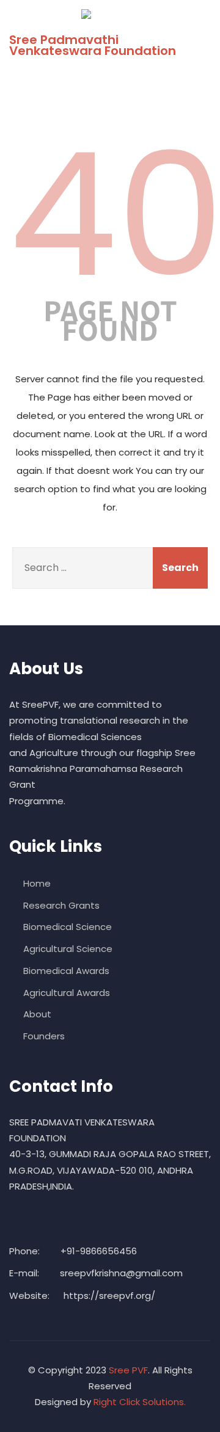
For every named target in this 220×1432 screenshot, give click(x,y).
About (37, 1014)
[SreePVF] (105, 14)
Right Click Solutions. (140, 1401)
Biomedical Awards (66, 970)
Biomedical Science (67, 926)
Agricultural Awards (66, 992)
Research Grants (61, 905)
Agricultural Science (67, 948)
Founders (44, 1036)
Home (37, 883)
